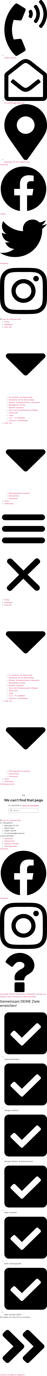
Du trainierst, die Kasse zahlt (20, 397)
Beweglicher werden (17, 405)
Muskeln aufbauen (16, 407)
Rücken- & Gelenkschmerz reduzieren (24, 402)
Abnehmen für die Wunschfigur (21, 400)
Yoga (11, 415)
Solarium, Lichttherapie (18, 420)
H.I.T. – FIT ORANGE (17, 418)
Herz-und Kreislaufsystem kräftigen (23, 410)
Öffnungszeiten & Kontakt (19, 493)
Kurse (6, 501)
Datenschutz (14, 496)
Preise (6, 322)
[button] (23, 551)
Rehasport (8, 324)
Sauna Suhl (13, 413)
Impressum (13, 498)
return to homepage (30, 805)
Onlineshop (9, 503)
